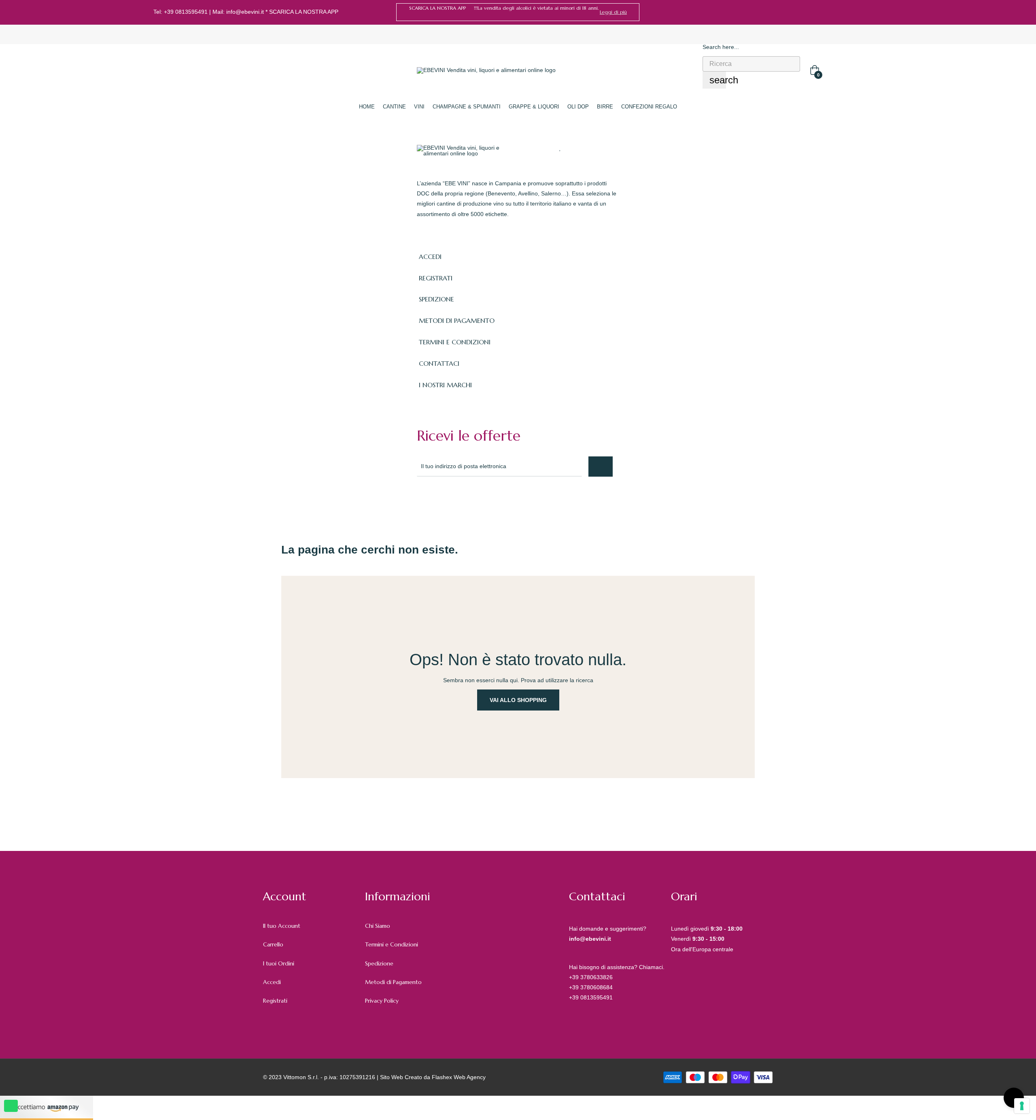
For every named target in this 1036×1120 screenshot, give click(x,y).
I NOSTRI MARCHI (445, 385)
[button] (613, 12)
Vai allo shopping (518, 700)
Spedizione (379, 963)
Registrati (275, 1000)
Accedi (272, 982)
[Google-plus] (456, 498)
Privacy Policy (382, 1000)
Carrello (273, 944)
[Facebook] (867, 12)
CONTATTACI (439, 363)
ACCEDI (430, 256)
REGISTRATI (435, 278)
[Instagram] (880, 12)
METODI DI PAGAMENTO (457, 320)
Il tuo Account (281, 925)
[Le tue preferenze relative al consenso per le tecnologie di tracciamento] (1022, 1106)
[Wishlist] (560, 147)
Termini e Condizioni (391, 944)
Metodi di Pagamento (393, 982)
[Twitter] (439, 498)
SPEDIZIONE (436, 299)
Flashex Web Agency (459, 1077)
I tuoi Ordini (278, 963)
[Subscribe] (600, 466)
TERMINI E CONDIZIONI (454, 342)
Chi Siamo (377, 925)
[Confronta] (575, 147)
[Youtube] (492, 498)
